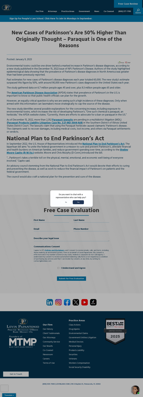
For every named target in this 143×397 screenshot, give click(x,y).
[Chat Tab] (71, 198)
